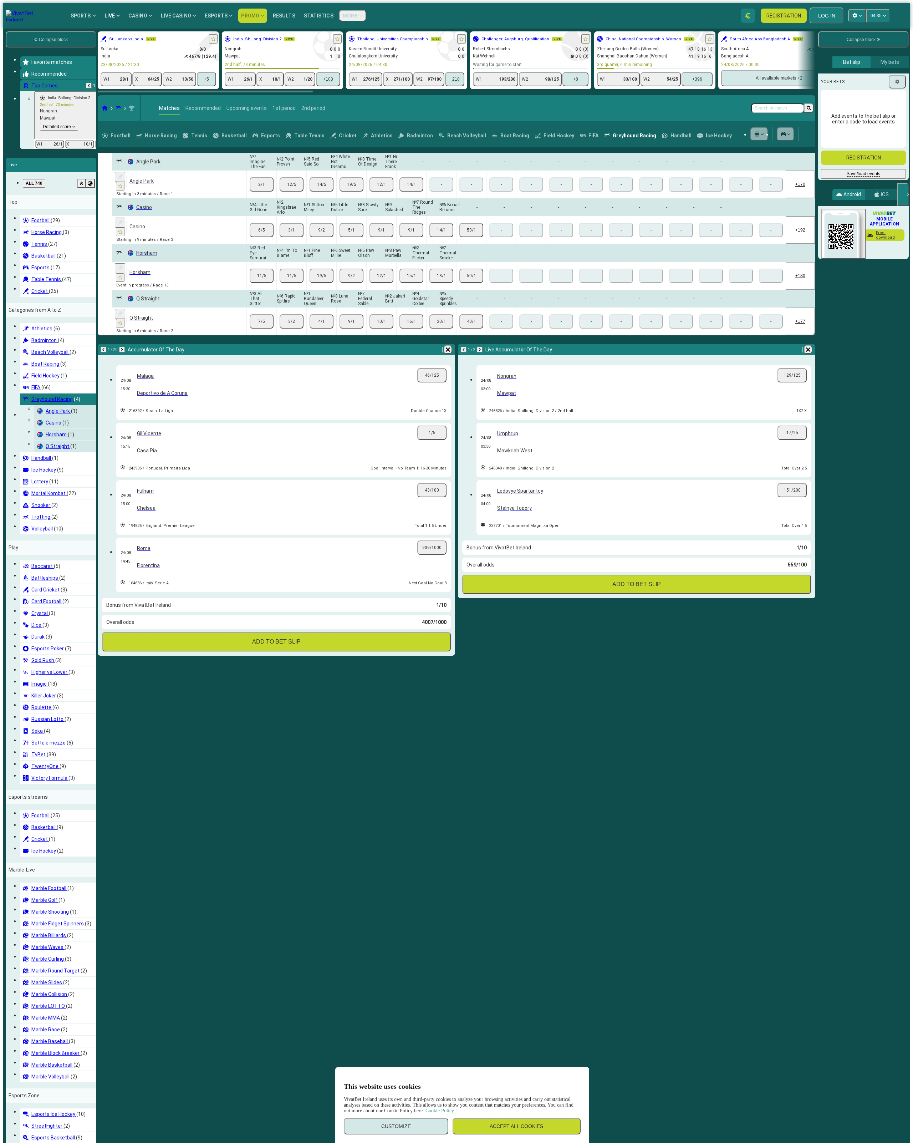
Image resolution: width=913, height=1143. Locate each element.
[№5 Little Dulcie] (351, 230)
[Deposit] (748, 16)
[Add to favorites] (213, 39)
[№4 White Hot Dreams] (351, 184)
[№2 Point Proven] (292, 184)
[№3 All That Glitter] (262, 321)
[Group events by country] (90, 183)
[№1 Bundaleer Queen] (321, 321)
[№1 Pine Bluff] (321, 276)
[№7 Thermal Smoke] (471, 276)
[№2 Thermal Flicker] (441, 276)
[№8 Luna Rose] (351, 321)
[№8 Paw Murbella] (411, 276)
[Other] (759, 134)
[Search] (809, 108)
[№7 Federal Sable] (381, 321)
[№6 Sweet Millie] (351, 276)
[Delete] (448, 349)
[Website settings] (857, 15)
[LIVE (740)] (105, 108)
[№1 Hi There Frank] (411, 184)
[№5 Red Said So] (321, 184)
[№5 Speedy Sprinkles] (471, 321)
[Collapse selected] (81, 183)
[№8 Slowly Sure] (381, 230)
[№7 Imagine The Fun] (262, 184)
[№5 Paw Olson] (381, 276)
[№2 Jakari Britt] (411, 321)
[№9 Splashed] (411, 230)
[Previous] (89, 85)
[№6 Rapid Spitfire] (292, 321)
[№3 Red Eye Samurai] (262, 276)
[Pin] (120, 177)
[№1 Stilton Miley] (321, 230)
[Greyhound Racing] (118, 108)
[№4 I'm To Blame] (292, 276)
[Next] (122, 349)
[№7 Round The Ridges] (441, 230)
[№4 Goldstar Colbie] (441, 321)
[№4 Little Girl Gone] (262, 230)
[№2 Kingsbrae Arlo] (292, 230)
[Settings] (897, 81)
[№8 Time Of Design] (381, 184)
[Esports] (786, 134)
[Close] (903, 194)
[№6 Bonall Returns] (471, 230)
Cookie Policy (439, 1110)
